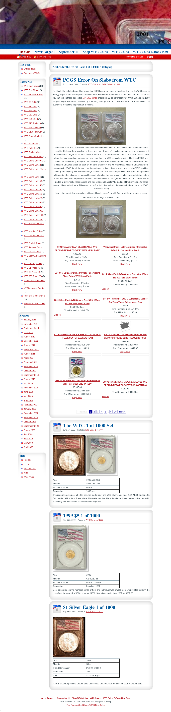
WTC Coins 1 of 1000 (33, 211)
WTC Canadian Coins (34, 235)
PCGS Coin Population (34, 280)
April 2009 (28, 400)
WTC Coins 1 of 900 (33, 206)
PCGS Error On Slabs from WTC (99, 79)
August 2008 (29, 430)
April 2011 (28, 358)
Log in (26, 464)
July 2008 (28, 434)
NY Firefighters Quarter (34, 288)
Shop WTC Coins (95, 51)
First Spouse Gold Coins (77, 705)
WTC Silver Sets (31, 144)
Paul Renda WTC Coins (34, 303)
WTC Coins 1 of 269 (33, 194)
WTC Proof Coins (31, 90)
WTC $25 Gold (30, 110)
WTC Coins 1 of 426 (33, 198)
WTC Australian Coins (34, 223)
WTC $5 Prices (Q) (32, 272)
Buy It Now (77, 264)
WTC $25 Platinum (32, 128)
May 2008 (28, 443)
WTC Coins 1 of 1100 (33, 215)
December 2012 (31, 341)
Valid (30, 468)
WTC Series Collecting (34, 136)
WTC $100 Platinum (33, 132)
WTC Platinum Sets (32, 152)
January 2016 (30, 320)
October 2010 (30, 371)
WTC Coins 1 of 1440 (33, 219)
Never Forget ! (44, 51)
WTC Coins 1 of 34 (32, 177)
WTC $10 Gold (30, 106)
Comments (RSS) (32, 73)
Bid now (105, 289)
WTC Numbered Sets (33, 156)
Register (27, 460)
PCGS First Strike (97, 705)
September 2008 (31, 426)
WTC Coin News (31, 86)
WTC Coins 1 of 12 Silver (35, 169)
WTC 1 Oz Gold (31, 119)
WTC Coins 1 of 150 (33, 185)
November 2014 (31, 324)
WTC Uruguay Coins (33, 263)
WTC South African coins (35, 256)
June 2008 (28, 439)
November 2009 (31, 388)
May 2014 (28, 332)
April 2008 (28, 447)
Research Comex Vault (34, 296)
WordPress (29, 477)
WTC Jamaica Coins (33, 247)
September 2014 (31, 328)
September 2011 (31, 349)
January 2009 (30, 409)
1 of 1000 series (89, 98)
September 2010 (31, 375)
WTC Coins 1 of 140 (33, 181)
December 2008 (31, 413)
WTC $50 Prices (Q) (33, 276)
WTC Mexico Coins (32, 252)
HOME (25, 51)
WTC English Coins (32, 243)
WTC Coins (120, 51)
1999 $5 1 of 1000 (81, 515)
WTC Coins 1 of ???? (33, 161)
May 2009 (28, 396)
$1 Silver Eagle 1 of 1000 (89, 607)
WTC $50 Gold (30, 115)
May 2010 (28, 383)
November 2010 (31, 366)
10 (115, 412)
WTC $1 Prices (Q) (32, 268)
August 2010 (29, 379)
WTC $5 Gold (30, 102)
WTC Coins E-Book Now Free (116, 698)
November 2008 (31, 417)
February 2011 (30, 362)
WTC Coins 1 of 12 (32, 165)
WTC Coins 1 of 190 (33, 190)
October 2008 (30, 422)
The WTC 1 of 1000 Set (88, 425)
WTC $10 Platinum (32, 123)
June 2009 (28, 392)
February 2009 (30, 405)
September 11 (69, 51)
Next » (122, 412)
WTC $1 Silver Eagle (33, 94)
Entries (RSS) (30, 69)
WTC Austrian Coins (33, 231)
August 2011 (29, 354)
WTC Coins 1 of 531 (33, 202)
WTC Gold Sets (31, 148)
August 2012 (29, 345)
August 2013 (29, 337)
